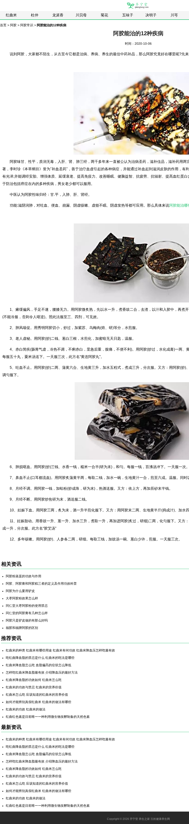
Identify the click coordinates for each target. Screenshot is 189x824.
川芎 (174, 15)
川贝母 (81, 15)
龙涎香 (57, 15)
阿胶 (13, 25)
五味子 (127, 15)
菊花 (104, 15)
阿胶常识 (26, 25)
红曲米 (11, 15)
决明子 (151, 15)
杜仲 (34, 15)
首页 (3, 25)
